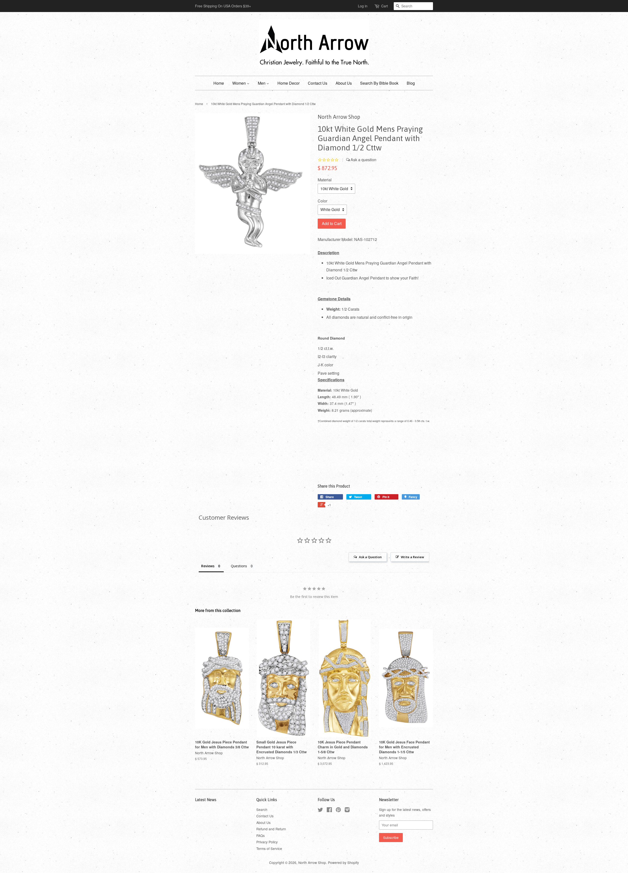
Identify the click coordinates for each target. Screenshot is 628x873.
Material (325, 180)
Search (261, 809)
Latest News (205, 799)
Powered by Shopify (343, 862)
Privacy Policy (267, 841)
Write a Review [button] (412, 557)
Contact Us (317, 83)
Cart (384, 5)
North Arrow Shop (312, 862)
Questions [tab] (239, 566)
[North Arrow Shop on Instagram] (347, 810)
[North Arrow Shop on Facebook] (329, 810)
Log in (362, 5)
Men (262, 83)
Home (218, 83)
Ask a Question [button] (370, 557)
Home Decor (288, 83)
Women (239, 83)
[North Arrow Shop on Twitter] (320, 810)
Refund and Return (271, 828)
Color (322, 201)
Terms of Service (269, 848)
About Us (344, 83)
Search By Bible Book (379, 83)
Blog (411, 83)
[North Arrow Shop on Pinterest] (338, 810)
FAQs (260, 835)
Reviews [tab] (207, 566)
